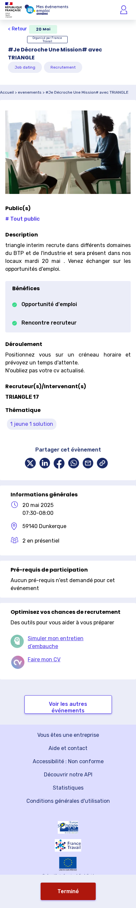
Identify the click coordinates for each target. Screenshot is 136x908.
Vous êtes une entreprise (68, 735)
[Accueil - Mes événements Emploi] (46, 10)
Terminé (68, 891)
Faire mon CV (44, 659)
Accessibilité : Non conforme (68, 761)
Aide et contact (68, 748)
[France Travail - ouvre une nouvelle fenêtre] (68, 845)
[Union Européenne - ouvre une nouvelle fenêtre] (68, 864)
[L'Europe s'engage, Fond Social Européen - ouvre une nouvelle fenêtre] (68, 827)
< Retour (17, 29)
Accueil (7, 92)
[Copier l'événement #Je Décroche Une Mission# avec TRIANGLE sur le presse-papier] (102, 464)
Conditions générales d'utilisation (68, 801)
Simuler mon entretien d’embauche (56, 642)
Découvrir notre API (68, 774)
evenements (30, 92)
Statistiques (68, 788)
